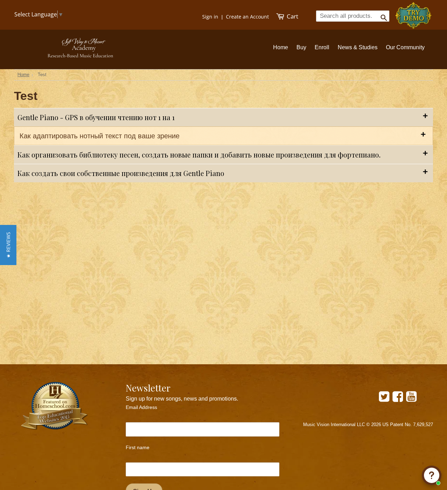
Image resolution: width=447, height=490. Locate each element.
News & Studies (358, 47)
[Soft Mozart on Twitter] (384, 399)
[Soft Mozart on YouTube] (411, 399)
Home (280, 47)
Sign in (210, 16)
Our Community (405, 47)
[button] (8, 245)
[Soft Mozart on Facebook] (398, 399)
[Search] (381, 16)
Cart (291, 16)
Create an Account (247, 16)
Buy (301, 47)
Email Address (141, 407)
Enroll (322, 47)
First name (137, 447)
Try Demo (414, 12)
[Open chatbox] (431, 475)
